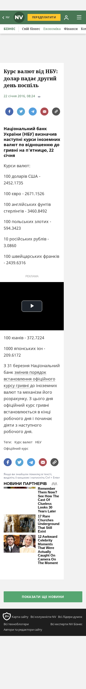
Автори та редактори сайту (23, 629)
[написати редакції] (44, 112)
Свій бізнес (31, 29)
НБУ (38, 442)
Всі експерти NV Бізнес (66, 624)
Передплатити (44, 17)
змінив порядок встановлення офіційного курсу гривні (29, 378)
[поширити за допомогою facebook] (9, 112)
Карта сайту (20, 617)
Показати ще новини (43, 597)
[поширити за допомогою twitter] (21, 112)
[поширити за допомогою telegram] (33, 112)
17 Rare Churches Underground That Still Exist (48, 523)
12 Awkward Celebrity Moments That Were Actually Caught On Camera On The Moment (48, 550)
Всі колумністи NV (43, 617)
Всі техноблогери (16, 624)
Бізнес (9, 29)
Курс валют (23, 442)
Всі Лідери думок (70, 617)
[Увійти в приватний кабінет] (66, 17)
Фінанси (71, 29)
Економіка (52, 29)
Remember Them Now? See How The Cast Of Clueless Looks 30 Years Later (48, 500)
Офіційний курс (16, 448)
